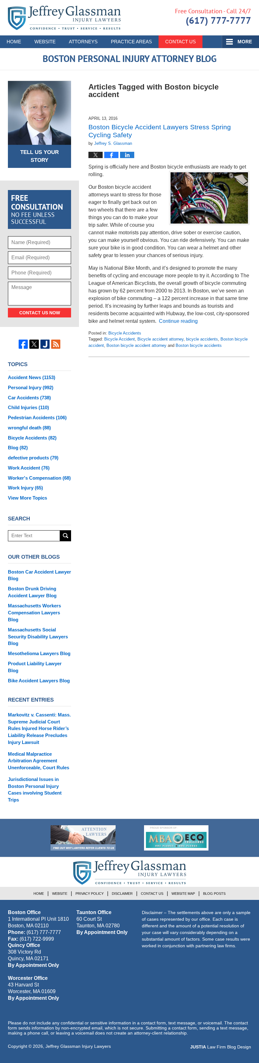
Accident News (31, 377)
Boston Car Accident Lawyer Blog (39, 575)
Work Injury (25, 487)
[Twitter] (34, 344)
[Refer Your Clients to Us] (83, 838)
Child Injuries (28, 407)
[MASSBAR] (176, 838)
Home (14, 41)
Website (45, 41)
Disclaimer (122, 893)
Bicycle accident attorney (160, 339)
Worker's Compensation (39, 478)
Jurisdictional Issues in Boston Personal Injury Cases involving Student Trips (35, 789)
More (245, 41)
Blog (18, 447)
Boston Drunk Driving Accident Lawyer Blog (32, 592)
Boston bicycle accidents (199, 345)
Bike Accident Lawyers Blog (39, 680)
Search (65, 535)
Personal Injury (30, 387)
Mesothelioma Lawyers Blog (39, 653)
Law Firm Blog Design (220, 1046)
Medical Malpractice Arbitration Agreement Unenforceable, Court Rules (38, 761)
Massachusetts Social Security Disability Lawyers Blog (38, 636)
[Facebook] (23, 344)
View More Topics (27, 498)
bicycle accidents (202, 339)
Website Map (183, 893)
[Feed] (55, 344)
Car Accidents (29, 397)
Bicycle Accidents (124, 333)
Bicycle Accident (119, 339)
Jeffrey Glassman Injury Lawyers (78, 1046)
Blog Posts (214, 893)
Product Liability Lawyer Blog (35, 667)
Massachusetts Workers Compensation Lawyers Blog (34, 612)
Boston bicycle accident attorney (136, 345)
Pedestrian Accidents (37, 417)
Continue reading (178, 321)
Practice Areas (131, 41)
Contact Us (180, 41)
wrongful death (29, 427)
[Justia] (45, 344)
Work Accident (29, 467)
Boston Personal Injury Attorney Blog (64, 18)
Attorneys (83, 41)
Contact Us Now (39, 312)
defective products (33, 457)
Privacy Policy (89, 893)
